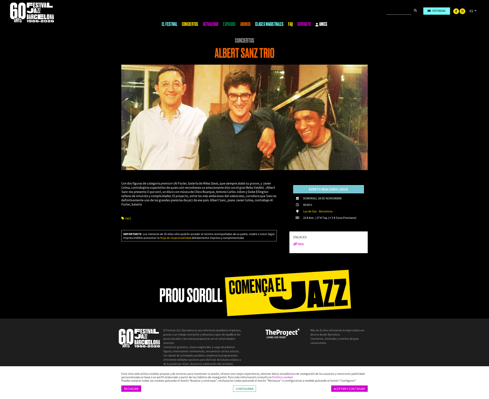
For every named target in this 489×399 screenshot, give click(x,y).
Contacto (304, 24)
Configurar (244, 388)
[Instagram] (462, 11)
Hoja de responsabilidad (175, 238)
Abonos (245, 24)
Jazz (127, 218)
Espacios (229, 24)
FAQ (290, 24)
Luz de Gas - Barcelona (317, 211)
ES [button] (472, 11)
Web (300, 244)
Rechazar (131, 388)
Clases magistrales (269, 24)
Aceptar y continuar (349, 388)
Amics (323, 24)
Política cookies (283, 377)
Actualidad (211, 24)
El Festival (169, 24)
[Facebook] (456, 11)
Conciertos (190, 24)
